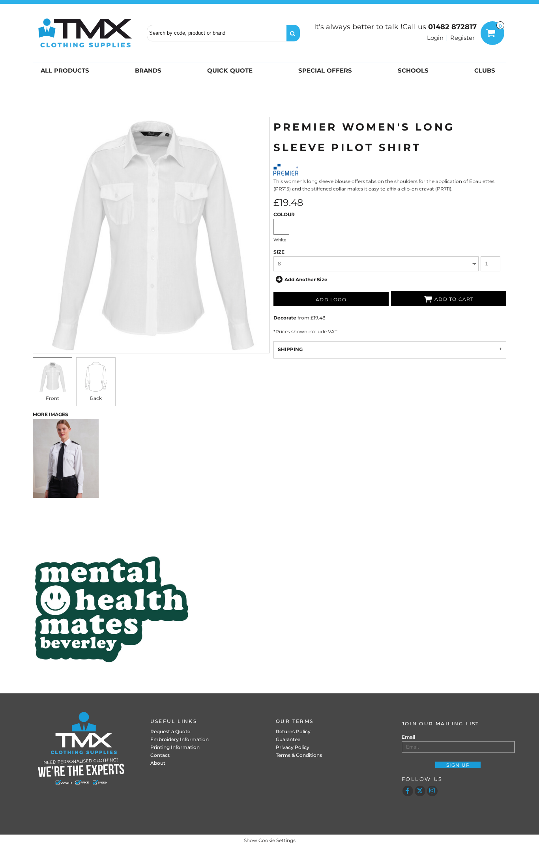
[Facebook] (407, 791)
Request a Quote (170, 731)
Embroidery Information (179, 739)
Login (435, 37)
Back (96, 398)
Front (52, 398)
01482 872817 (452, 26)
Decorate (284, 318)
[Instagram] (432, 791)
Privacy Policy (292, 747)
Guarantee (288, 739)
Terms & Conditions (299, 755)
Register (462, 37)
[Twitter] (420, 791)
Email (408, 737)
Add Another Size (306, 279)
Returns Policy (293, 731)
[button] (66, 70)
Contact (160, 755)
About (157, 763)
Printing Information (175, 747)
